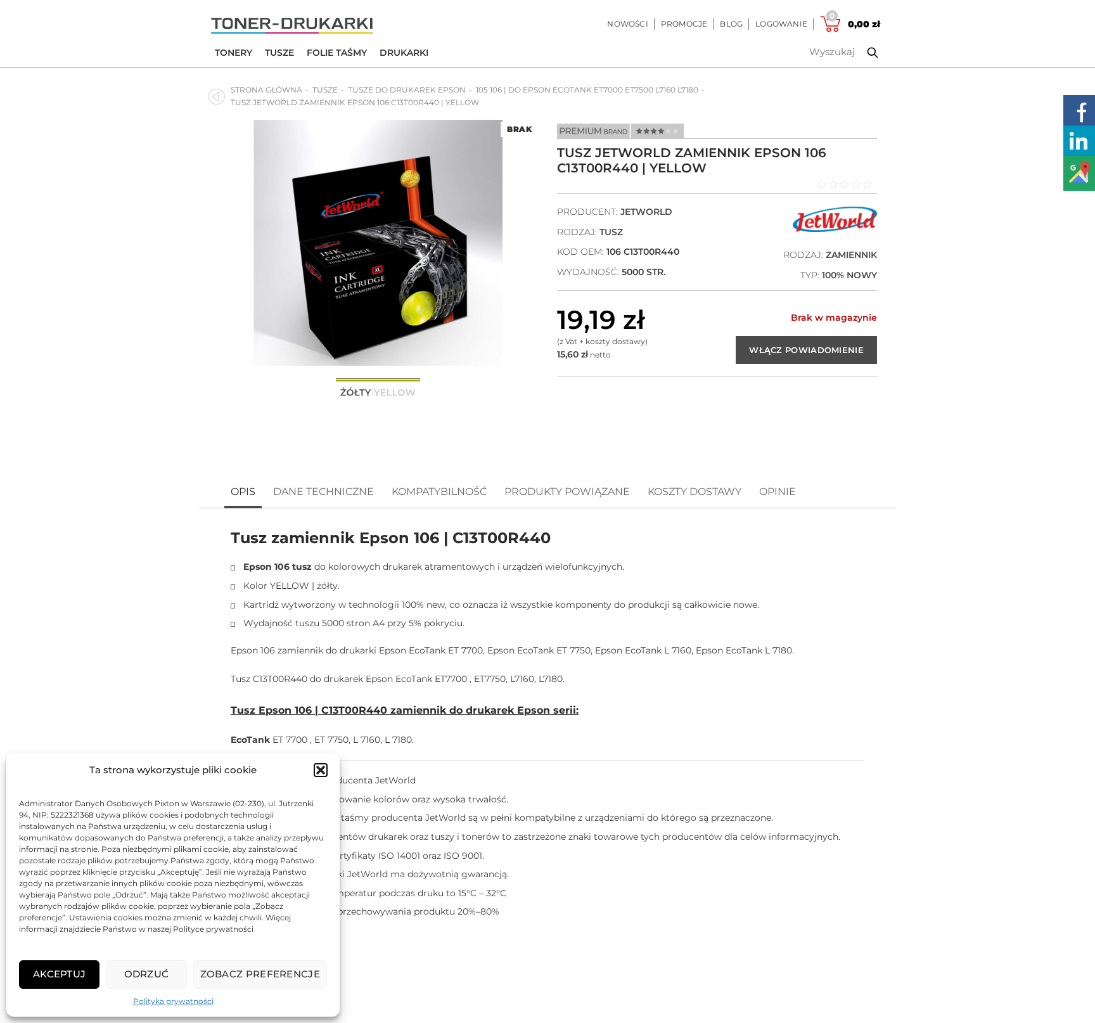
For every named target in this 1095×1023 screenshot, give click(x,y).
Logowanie (781, 24)
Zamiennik (851, 255)
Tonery (233, 52)
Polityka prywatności (173, 1001)
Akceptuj (59, 974)
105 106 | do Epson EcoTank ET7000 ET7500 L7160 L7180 (587, 89)
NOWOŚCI (627, 24)
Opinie (777, 492)
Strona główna (266, 89)
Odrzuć (146, 974)
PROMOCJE (684, 24)
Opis (243, 492)
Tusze (279, 52)
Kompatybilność (439, 492)
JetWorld (646, 211)
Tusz (611, 232)
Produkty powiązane (567, 492)
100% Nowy (849, 275)
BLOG (731, 24)
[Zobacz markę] (835, 229)
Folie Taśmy (337, 52)
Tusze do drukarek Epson (407, 89)
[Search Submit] (863, 52)
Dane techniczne (323, 492)
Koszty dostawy (694, 492)
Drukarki (404, 52)
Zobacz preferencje (260, 974)
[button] (320, 770)
